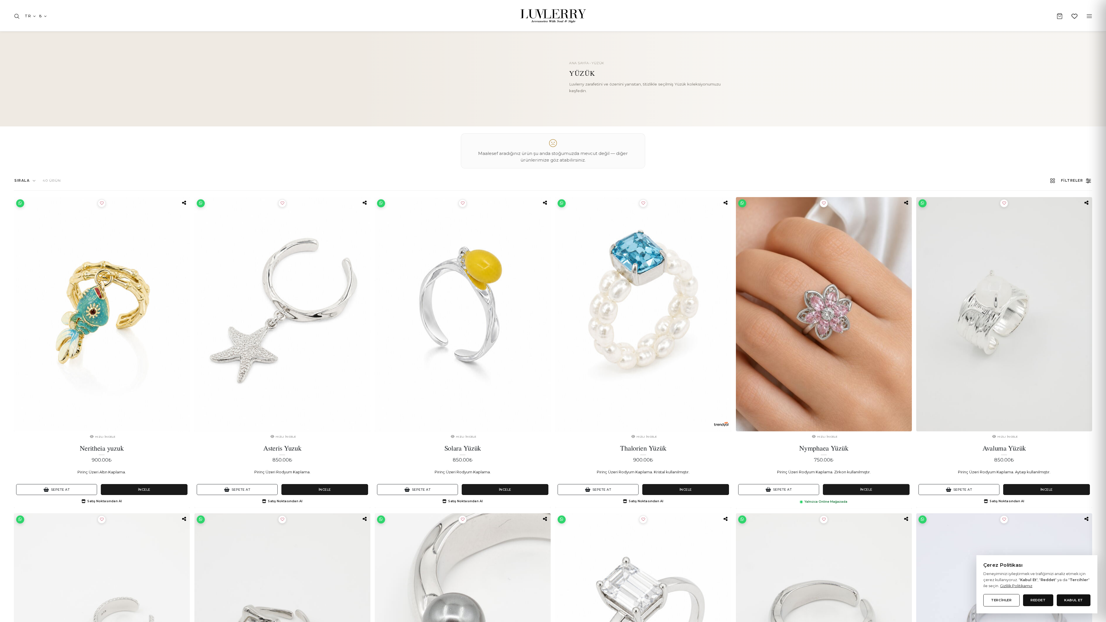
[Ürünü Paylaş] (184, 202)
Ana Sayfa (579, 63)
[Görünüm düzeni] (1052, 180)
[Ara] (17, 16)
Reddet (1038, 600)
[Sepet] (1059, 16)
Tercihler (1001, 600)
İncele (144, 490)
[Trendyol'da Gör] (721, 424)
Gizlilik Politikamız (1016, 586)
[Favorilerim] (1074, 16)
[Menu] (1089, 16)
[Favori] (102, 203)
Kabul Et (1073, 600)
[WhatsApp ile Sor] (20, 203)
